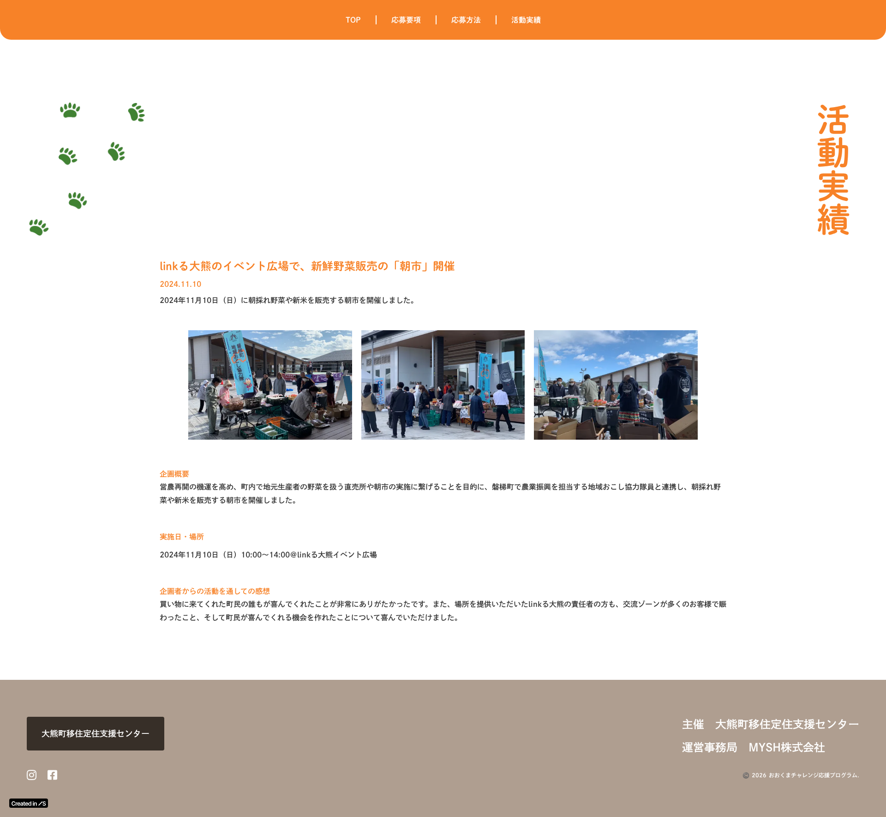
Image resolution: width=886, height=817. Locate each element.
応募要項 (406, 20)
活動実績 (526, 20)
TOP (353, 20)
